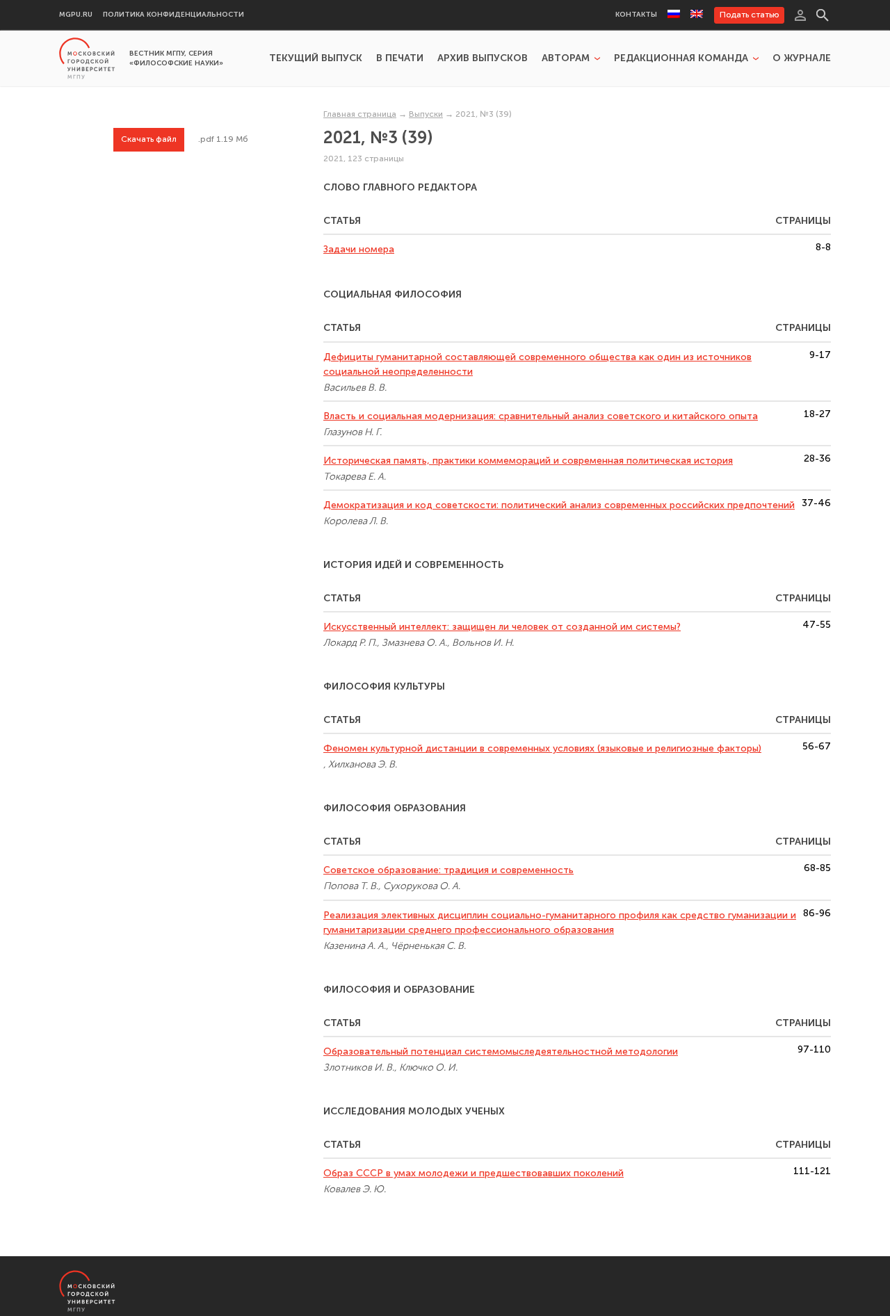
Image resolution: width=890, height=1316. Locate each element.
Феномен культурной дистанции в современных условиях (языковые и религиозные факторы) (542, 748)
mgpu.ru (75, 15)
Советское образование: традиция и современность (448, 870)
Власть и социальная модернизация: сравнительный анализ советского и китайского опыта (540, 416)
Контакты (636, 15)
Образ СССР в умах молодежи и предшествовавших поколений (473, 1173)
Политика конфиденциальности (173, 15)
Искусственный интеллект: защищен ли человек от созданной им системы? (502, 627)
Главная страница (359, 114)
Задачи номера (358, 249)
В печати (399, 58)
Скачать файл (149, 139)
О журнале (801, 58)
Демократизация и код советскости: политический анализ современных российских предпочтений (559, 505)
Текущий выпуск (315, 58)
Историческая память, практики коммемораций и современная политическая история (528, 460)
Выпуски (426, 114)
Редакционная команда (681, 58)
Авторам (566, 58)
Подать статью (749, 14)
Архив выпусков (482, 58)
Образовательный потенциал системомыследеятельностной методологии (500, 1051)
